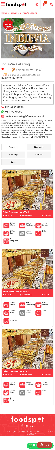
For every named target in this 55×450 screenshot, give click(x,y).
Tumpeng (13, 155)
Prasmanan (13, 147)
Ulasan (13, 162)
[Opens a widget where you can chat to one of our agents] (44, 445)
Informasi (39, 155)
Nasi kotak (38, 147)
